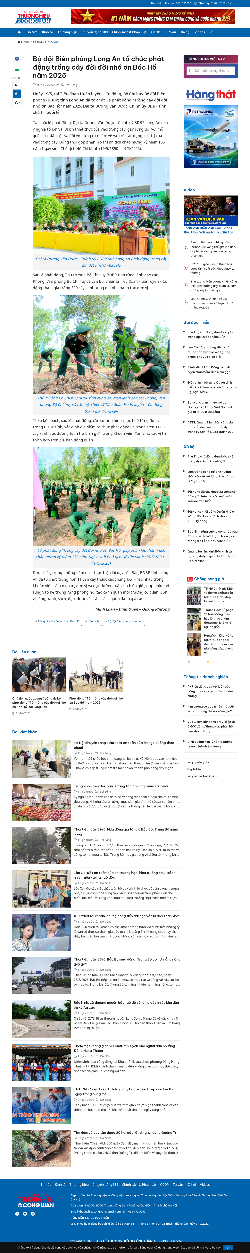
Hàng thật (156, 3)
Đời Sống (52, 42)
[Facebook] (17, 1214)
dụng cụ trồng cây (198, 762)
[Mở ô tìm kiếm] (211, 32)
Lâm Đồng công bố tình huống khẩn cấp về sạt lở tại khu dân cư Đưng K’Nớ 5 (211, 476)
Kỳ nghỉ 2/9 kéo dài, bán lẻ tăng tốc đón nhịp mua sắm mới (121, 786)
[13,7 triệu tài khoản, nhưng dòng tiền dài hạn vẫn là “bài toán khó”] (41, 932)
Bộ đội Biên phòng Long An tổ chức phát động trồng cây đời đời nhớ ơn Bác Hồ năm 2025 (98, 67)
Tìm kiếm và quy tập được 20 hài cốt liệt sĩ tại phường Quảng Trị (126, 1132)
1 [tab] (208, 662)
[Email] (33, 1214)
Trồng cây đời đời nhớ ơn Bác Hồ (58, 621)
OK (228, 1247)
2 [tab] (214, 662)
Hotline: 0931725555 (178, 3)
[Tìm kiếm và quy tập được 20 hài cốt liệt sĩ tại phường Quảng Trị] (41, 1149)
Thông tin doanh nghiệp (206, 676)
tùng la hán (194, 769)
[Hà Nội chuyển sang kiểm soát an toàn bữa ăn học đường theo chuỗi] (41, 759)
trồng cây (93, 621)
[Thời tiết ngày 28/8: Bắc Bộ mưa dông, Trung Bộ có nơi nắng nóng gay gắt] (41, 975)
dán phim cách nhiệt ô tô (202, 776)
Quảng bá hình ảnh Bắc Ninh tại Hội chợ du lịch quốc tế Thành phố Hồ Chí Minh (212, 556)
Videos (200, 32)
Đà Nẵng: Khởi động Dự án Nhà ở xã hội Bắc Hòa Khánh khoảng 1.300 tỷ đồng (211, 516)
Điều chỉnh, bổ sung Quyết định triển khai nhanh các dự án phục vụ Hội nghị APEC (212, 387)
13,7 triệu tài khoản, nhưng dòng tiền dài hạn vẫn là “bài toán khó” (127, 916)
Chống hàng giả (209, 578)
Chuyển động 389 (95, 32)
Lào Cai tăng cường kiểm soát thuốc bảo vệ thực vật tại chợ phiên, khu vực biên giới (209, 352)
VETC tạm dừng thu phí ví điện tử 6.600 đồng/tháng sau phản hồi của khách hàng (211, 726)
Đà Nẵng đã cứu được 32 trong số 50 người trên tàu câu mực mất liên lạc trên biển (212, 496)
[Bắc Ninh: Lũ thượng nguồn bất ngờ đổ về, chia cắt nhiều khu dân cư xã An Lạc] (41, 1019)
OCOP (155, 32)
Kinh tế (47, 32)
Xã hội (185, 32)
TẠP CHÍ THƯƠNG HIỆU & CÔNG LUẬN (123, 1241)
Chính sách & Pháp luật (129, 32)
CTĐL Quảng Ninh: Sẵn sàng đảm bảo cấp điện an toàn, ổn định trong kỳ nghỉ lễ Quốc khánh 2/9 (212, 427)
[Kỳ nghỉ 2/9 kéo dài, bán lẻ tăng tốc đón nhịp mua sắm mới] (41, 802)
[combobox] (211, 70)
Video (189, 189)
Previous (189, 661)
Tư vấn (170, 32)
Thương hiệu (67, 32)
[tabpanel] (211, 623)
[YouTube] (25, 1214)
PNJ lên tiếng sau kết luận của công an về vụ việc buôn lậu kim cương (210, 691)
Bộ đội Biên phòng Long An (125, 621)
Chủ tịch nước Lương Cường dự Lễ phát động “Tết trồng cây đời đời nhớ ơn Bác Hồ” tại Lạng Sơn (39, 703)
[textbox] (211, 70)
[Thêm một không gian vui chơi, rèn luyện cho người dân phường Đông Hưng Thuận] (41, 1062)
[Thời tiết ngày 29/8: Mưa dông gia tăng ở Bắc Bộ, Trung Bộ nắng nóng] (41, 845)
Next (232, 661)
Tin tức (31, 32)
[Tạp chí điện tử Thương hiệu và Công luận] (36, 1201)
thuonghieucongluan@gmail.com (100, 1211)
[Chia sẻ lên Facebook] (17, 59)
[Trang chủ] (19, 32)
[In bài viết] (17, 69)
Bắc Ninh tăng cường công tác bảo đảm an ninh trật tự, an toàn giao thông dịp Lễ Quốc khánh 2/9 (213, 536)
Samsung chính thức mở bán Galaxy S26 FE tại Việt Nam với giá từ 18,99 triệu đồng (210, 407)
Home (25, 42)
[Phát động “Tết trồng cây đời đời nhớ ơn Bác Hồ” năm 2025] (96, 674)
